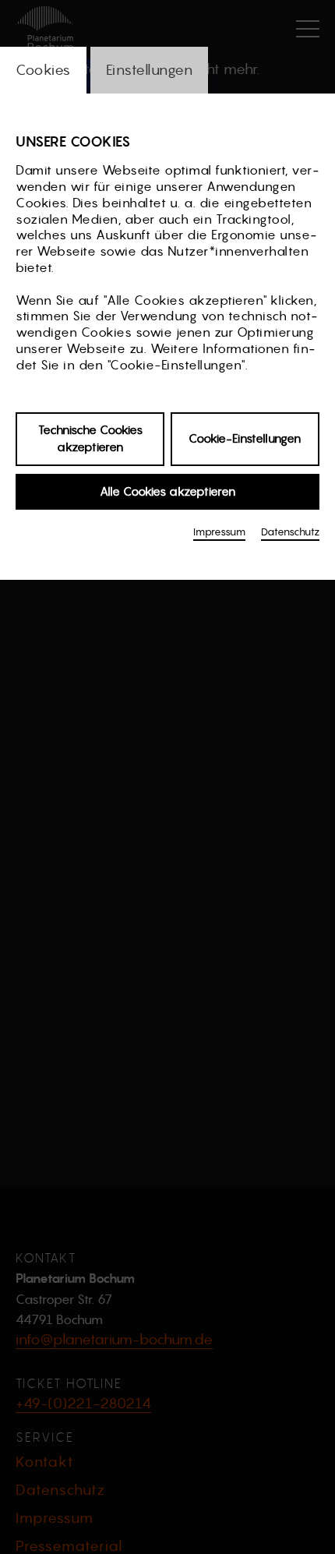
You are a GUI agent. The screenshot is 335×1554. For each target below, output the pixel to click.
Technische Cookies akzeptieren (90, 438)
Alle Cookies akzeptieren (167, 491)
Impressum (219, 532)
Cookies (43, 70)
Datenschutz (290, 532)
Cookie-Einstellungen (245, 438)
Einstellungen (149, 70)
